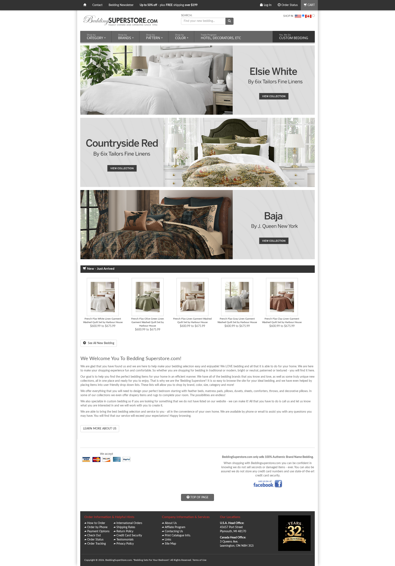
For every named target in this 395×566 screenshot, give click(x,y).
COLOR (181, 36)
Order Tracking (96, 543)
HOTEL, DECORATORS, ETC (221, 36)
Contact (97, 5)
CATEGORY (96, 36)
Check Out (94, 535)
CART (311, 5)
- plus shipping (169, 5)
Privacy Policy (125, 543)
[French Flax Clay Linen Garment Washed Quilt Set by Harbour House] (282, 297)
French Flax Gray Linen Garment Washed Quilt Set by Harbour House (237, 320)
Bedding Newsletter (121, 5)
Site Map (170, 543)
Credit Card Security (129, 535)
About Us (171, 523)
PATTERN (154, 36)
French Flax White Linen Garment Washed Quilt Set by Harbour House (103, 320)
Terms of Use (199, 560)
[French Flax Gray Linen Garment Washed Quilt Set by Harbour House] (237, 297)
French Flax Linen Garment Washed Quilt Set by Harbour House (192, 320)
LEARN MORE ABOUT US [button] (99, 428)
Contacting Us (174, 531)
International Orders (129, 523)
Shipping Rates (125, 527)
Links (168, 539)
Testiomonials (125, 539)
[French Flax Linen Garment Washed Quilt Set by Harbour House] (192, 297)
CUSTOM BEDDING (293, 36)
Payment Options (98, 531)
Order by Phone (97, 527)
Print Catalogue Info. (178, 535)
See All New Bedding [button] (100, 343)
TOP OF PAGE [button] (198, 497)
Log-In (267, 5)
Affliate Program (175, 527)
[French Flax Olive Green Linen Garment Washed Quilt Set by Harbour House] (148, 297)
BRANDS (126, 36)
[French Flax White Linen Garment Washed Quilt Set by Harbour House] (103, 297)
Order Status (289, 5)
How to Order (96, 523)
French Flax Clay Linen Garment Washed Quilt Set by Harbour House (282, 320)
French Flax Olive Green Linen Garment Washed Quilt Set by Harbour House (147, 322)
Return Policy (124, 531)
